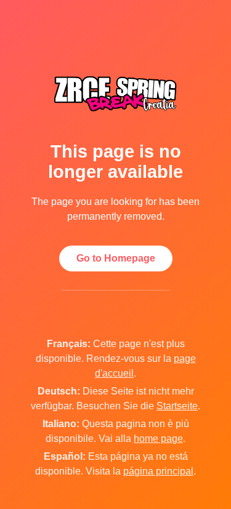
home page (158, 438)
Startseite (177, 406)
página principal (158, 471)
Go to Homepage (115, 258)
